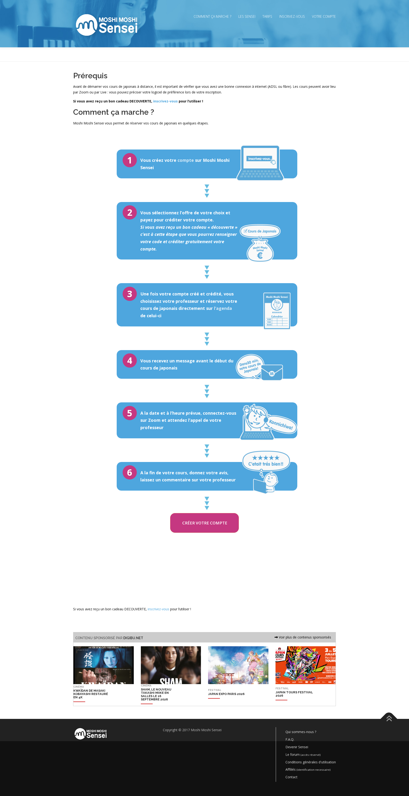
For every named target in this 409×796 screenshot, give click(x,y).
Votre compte (324, 16)
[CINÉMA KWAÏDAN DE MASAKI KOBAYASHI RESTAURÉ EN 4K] (93, 701)
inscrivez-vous (165, 101)
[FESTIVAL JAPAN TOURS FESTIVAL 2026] (295, 701)
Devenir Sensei (296, 747)
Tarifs (267, 16)
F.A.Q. (289, 739)
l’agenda (223, 308)
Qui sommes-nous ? (300, 732)
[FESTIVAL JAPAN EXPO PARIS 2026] (226, 701)
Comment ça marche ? (212, 16)
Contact (291, 777)
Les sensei (246, 16)
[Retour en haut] (389, 719)
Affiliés (307, 769)
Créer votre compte (204, 523)
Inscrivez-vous (292, 16)
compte (186, 160)
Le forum (302, 754)
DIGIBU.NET (133, 638)
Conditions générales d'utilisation (310, 762)
